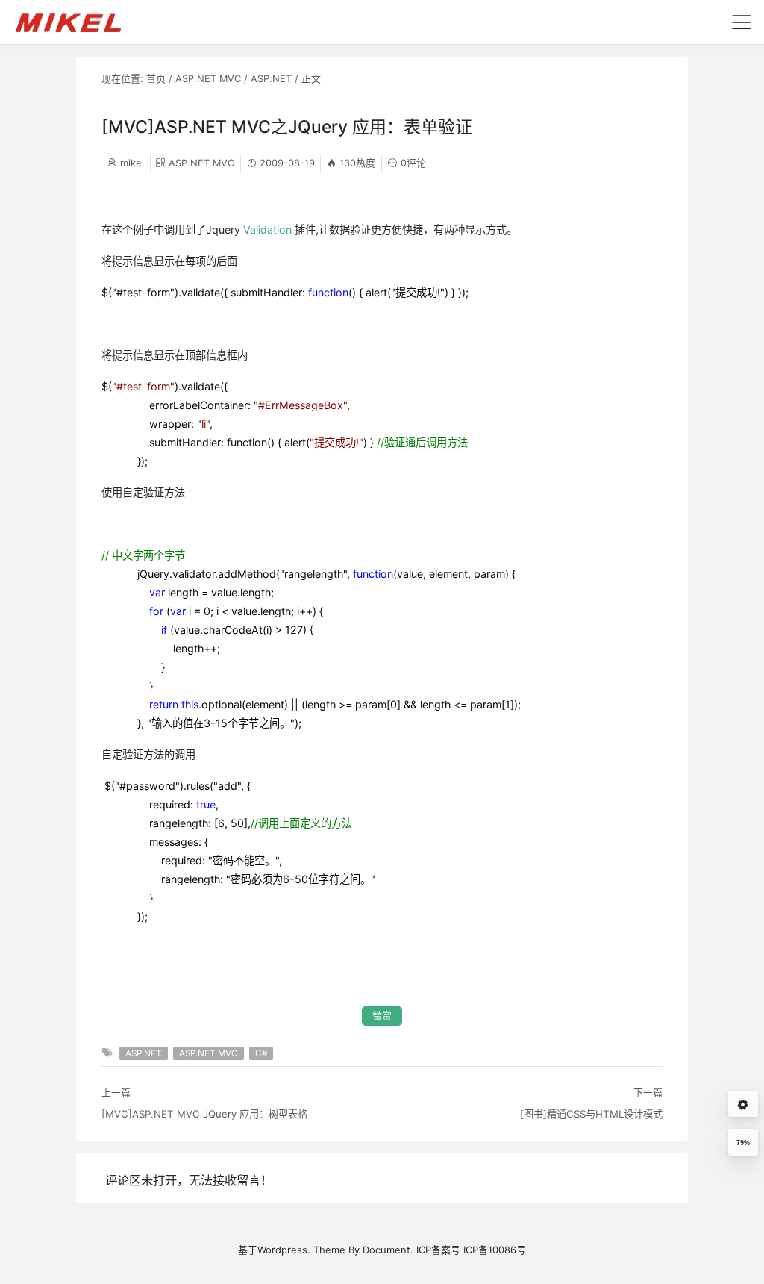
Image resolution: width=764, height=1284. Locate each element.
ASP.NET (271, 78)
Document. (388, 1250)
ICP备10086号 (494, 1250)
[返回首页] (75, 22)
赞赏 (382, 1015)
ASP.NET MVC (208, 78)
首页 (156, 78)
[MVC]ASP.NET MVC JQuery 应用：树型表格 (204, 1114)
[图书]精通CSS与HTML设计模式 (591, 1114)
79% (743, 1143)
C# (261, 1053)
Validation (267, 229)
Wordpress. (283, 1250)
